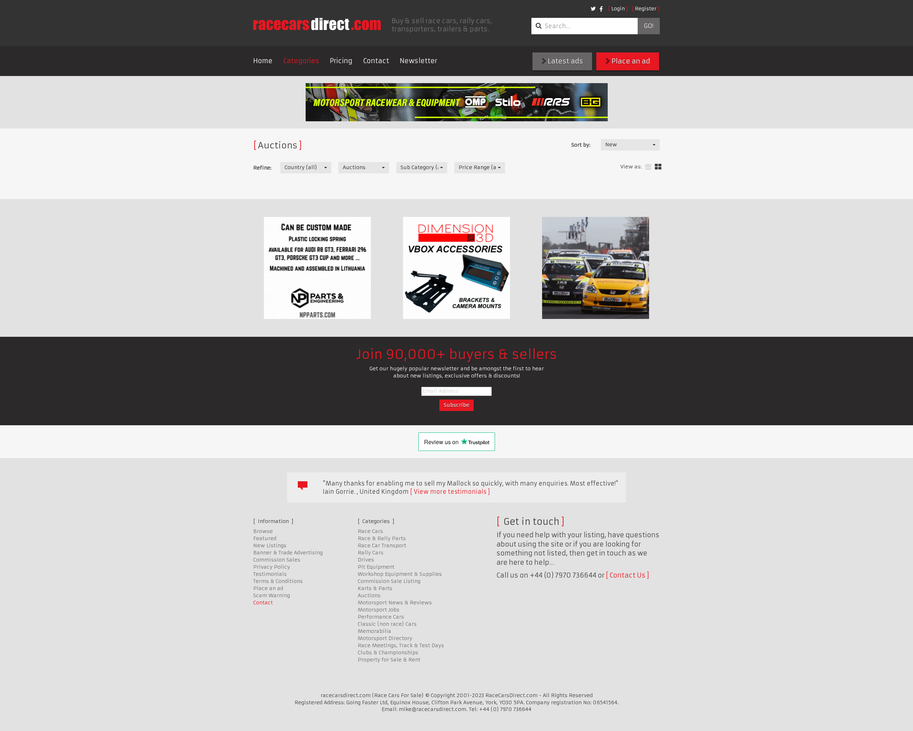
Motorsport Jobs (378, 609)
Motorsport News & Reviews (395, 602)
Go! (648, 26)
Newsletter (418, 61)
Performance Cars (381, 617)
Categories (301, 61)
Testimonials (270, 574)
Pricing (341, 61)
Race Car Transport (382, 545)
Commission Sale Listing (389, 581)
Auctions (369, 595)
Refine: (262, 167)
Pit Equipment (376, 567)
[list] (648, 167)
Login (618, 8)
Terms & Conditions (278, 581)
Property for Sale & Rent (389, 659)
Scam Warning (271, 595)
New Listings (269, 545)
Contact (376, 61)
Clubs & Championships (388, 652)
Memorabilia (374, 631)
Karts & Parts (375, 588)
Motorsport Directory (385, 638)
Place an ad (630, 61)
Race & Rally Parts (382, 538)
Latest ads (564, 61)
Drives (366, 560)
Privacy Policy (271, 567)
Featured (264, 538)
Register (646, 8)
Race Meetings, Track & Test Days (401, 645)
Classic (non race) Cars (387, 624)
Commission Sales (276, 560)
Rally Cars (370, 552)
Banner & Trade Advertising (288, 552)
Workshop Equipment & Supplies (400, 574)
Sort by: (580, 145)
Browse (263, 531)
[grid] (658, 167)
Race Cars (370, 531)
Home (262, 61)
